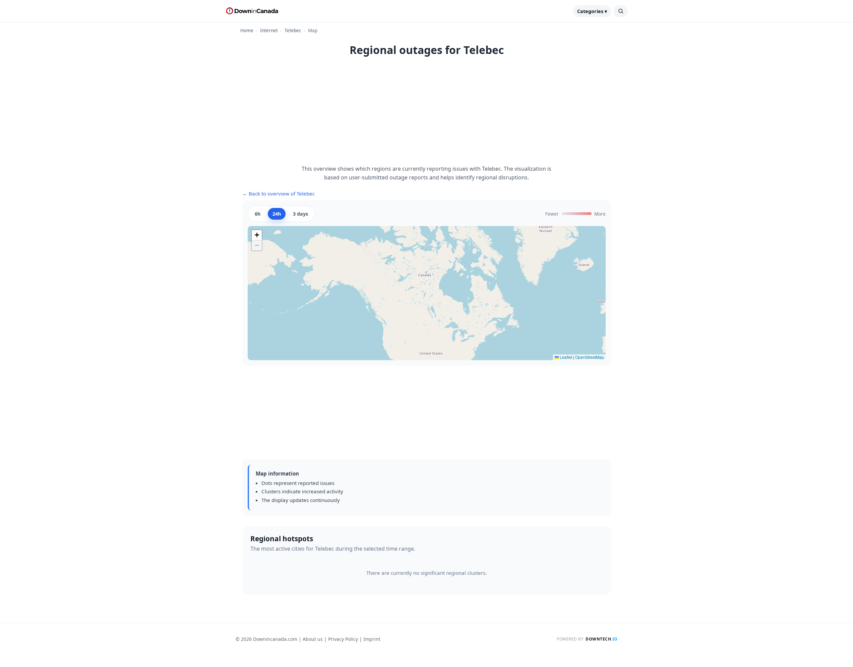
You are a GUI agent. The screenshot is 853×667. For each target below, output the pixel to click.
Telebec (293, 30)
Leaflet (565, 357)
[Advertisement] (426, 114)
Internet (269, 30)
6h (257, 214)
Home (246, 30)
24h (276, 214)
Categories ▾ (592, 11)
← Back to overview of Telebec (278, 193)
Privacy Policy (343, 639)
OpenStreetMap (589, 357)
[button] (257, 235)
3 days (300, 214)
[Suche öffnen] (621, 11)
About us (313, 639)
